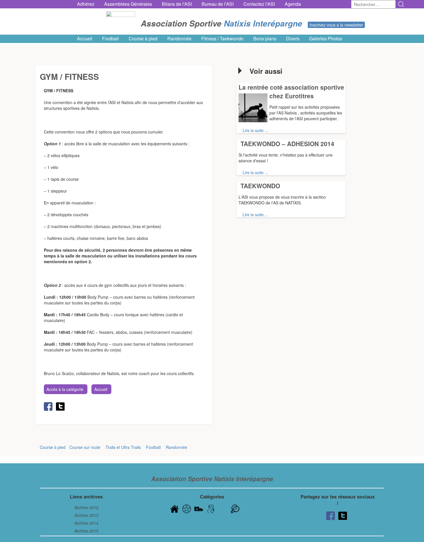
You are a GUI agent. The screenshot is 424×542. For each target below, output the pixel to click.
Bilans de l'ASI (177, 4)
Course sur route (85, 447)
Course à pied (143, 38)
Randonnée (179, 38)
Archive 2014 (86, 523)
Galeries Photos (325, 38)
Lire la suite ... (255, 130)
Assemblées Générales (128, 4)
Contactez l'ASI (259, 4)
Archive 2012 (86, 507)
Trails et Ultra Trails (123, 447)
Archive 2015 (86, 531)
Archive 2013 (86, 515)
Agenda (293, 4)
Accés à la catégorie (64, 389)
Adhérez (85, 4)
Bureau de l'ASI (218, 4)
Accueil (84, 38)
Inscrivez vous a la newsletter (336, 25)
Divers (292, 38)
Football (110, 38)
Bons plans (264, 38)
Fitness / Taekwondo (222, 38)
